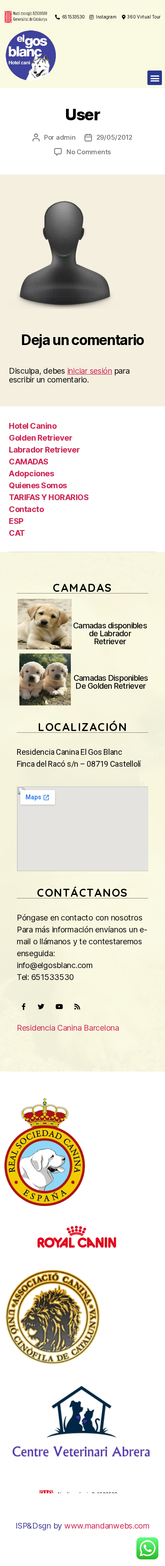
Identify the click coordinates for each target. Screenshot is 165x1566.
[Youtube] (59, 1006)
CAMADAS (28, 461)
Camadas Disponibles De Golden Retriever (110, 681)
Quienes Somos (38, 485)
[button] (154, 78)
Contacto (26, 509)
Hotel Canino (32, 425)
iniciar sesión (89, 370)
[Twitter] (41, 1006)
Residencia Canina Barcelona (68, 1027)
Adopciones (31, 473)
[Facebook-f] (23, 1006)
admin (66, 137)
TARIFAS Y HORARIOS (48, 497)
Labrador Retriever (44, 449)
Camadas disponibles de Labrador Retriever (110, 633)
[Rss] (77, 1006)
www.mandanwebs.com (107, 1525)
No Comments (88, 152)
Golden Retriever (40, 437)
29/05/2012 (114, 137)
